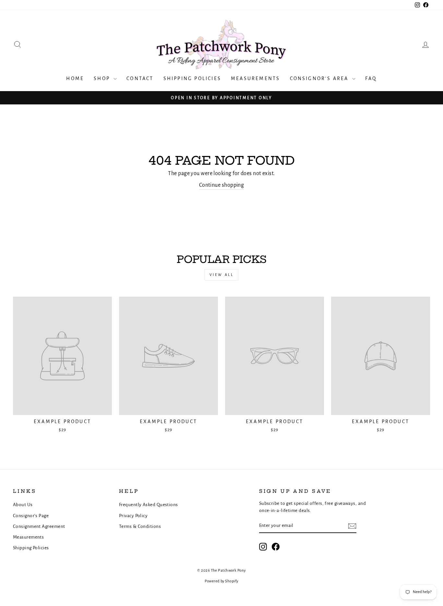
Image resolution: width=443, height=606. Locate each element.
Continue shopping (221, 185)
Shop (103, 78)
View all (222, 275)
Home (75, 78)
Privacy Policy (133, 515)
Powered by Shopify (221, 581)
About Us (23, 504)
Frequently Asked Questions (148, 504)
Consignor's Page (31, 515)
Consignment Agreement (39, 526)
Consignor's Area (320, 78)
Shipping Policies (192, 78)
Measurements (255, 78)
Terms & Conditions (140, 526)
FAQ (371, 78)
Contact (139, 78)
